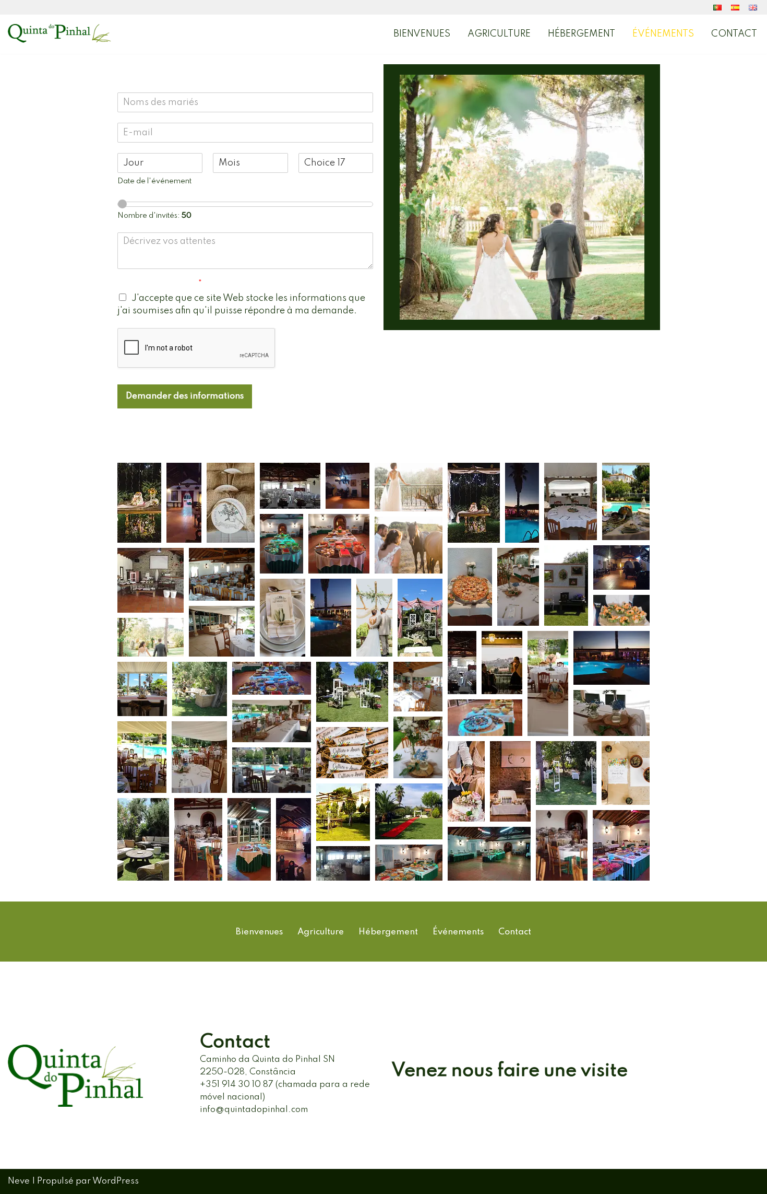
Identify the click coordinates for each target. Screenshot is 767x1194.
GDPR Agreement (159, 284)
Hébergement (581, 34)
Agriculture (499, 34)
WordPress (115, 1181)
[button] (139, 503)
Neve (19, 1181)
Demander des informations (185, 396)
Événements (663, 34)
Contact (734, 34)
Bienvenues (421, 34)
